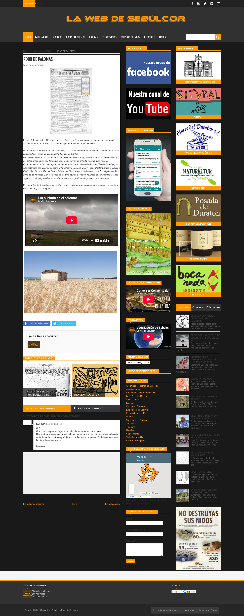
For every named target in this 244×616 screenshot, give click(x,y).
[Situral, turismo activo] (198, 118)
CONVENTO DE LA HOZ (130, 37)
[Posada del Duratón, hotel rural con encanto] (198, 225)
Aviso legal (189, 610)
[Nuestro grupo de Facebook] (148, 83)
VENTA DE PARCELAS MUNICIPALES (202, 454)
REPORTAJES (149, 37)
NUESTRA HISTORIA (201, 472)
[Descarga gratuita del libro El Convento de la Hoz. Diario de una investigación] (148, 274)
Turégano (130, 427)
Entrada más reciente (33, 504)
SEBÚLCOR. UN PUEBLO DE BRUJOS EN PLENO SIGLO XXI (205, 338)
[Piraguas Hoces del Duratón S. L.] (198, 154)
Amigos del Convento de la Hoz (141, 392)
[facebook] (192, 3)
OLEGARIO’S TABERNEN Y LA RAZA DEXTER (205, 417)
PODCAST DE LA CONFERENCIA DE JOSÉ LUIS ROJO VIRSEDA (203, 359)
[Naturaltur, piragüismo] (198, 189)
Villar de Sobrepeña (135, 440)
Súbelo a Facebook (39, 323)
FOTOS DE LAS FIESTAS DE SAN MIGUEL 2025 (205, 436)
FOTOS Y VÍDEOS (109, 37)
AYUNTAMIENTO (41, 37)
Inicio (28, 37)
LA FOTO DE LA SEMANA (204, 490)
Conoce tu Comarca (135, 406)
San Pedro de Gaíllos (136, 420)
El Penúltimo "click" (135, 413)
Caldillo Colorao (133, 399)
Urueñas (130, 430)
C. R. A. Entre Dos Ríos (137, 396)
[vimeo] (212, 3)
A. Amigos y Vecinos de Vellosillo (142, 386)
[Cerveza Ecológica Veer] (198, 261)
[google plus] (218, 3)
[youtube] (198, 3)
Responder (40, 446)
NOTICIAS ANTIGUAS (35, 65)
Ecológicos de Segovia (137, 410)
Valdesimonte (132, 434)
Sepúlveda (131, 423)
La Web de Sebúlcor (50, 610)
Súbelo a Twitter (67, 323)
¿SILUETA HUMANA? (201, 379)
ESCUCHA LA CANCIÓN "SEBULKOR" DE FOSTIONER (203, 318)
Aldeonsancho (133, 389)
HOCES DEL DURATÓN (75, 37)
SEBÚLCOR (57, 37)
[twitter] (205, 3)
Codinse (130, 403)
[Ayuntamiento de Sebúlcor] (198, 83)
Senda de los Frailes (208, 610)
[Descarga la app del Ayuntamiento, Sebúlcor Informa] (148, 200)
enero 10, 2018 (54, 424)
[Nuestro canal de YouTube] (148, 118)
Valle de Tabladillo (134, 437)
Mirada (129, 416)
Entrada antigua (112, 504)
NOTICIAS (93, 37)
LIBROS (162, 37)
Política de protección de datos (166, 610)
